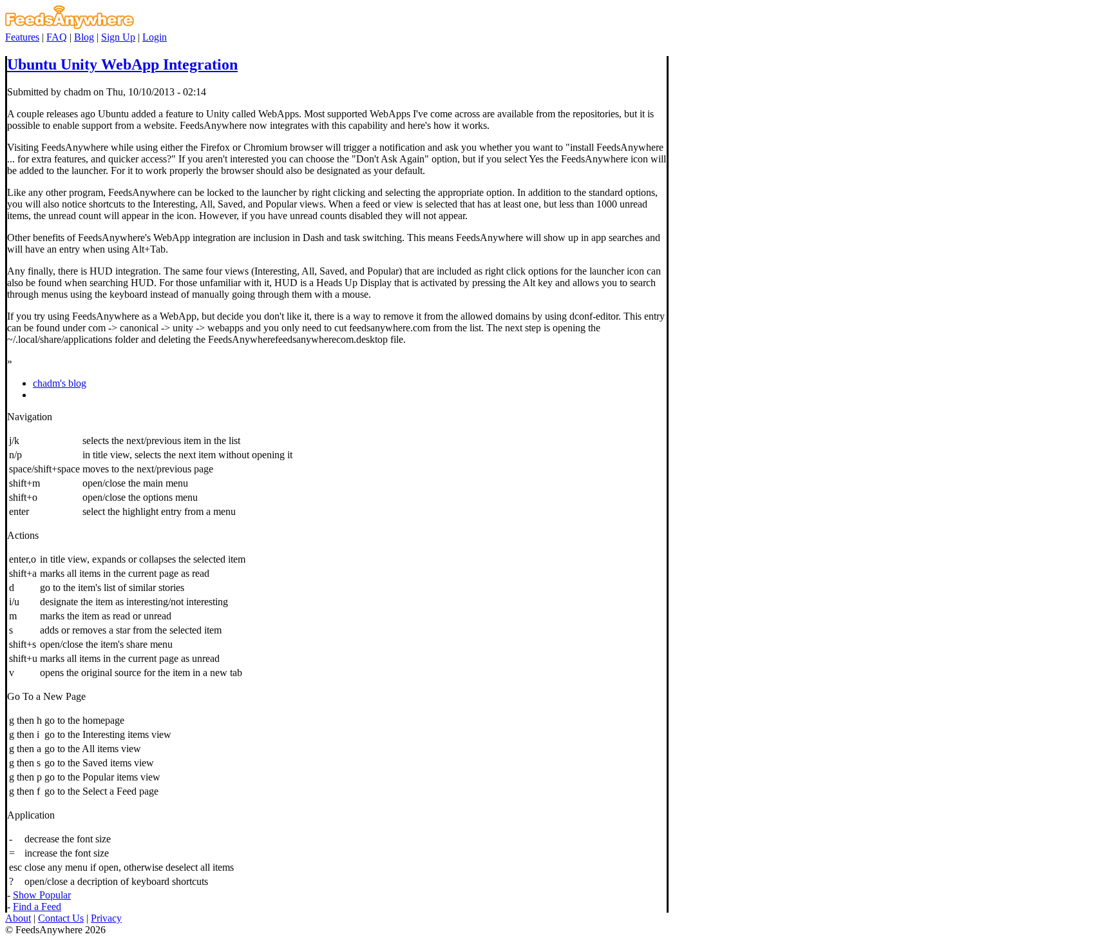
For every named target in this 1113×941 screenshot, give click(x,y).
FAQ (56, 37)
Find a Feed (37, 906)
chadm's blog (59, 383)
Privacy (106, 918)
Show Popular (42, 894)
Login (154, 37)
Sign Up (118, 37)
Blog (84, 37)
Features (22, 37)
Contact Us (61, 918)
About (18, 918)
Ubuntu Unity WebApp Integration (122, 64)
